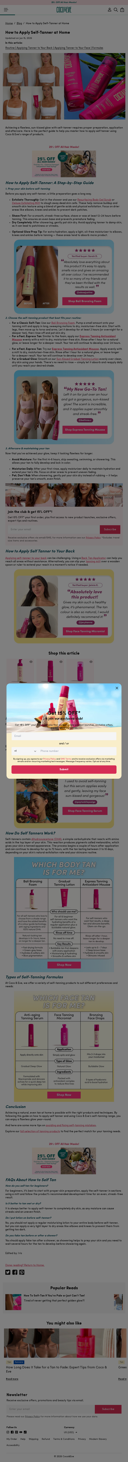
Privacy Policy (49, 759)
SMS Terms (66, 759)
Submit (64, 769)
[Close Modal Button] (117, 686)
